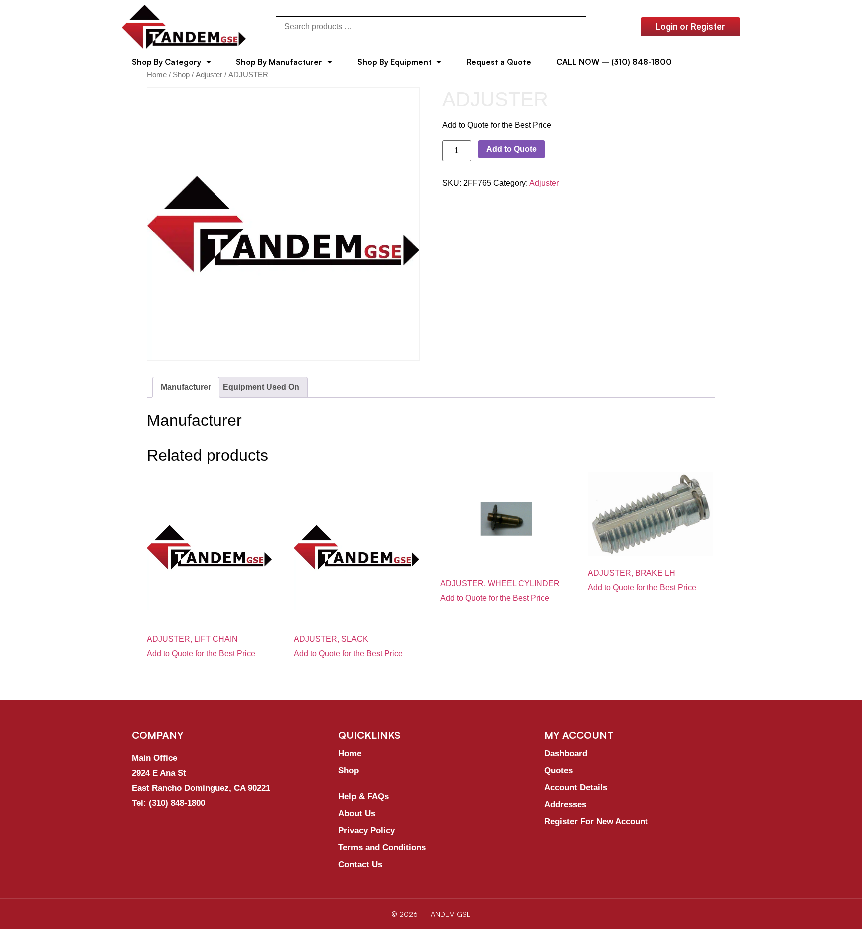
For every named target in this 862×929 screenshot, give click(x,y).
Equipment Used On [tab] (261, 387)
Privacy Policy (366, 830)
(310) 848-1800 (177, 803)
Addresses (565, 804)
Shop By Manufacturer (279, 62)
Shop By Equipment (394, 62)
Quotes (558, 770)
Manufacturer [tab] (186, 387)
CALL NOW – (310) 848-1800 (614, 62)
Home (157, 75)
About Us (356, 813)
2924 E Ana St (159, 773)
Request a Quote (498, 62)
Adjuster (209, 75)
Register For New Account (596, 821)
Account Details (575, 787)
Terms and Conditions (382, 847)
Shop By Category (166, 62)
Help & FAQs (363, 796)
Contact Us (360, 864)
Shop (181, 75)
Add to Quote (511, 149)
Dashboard (565, 753)
